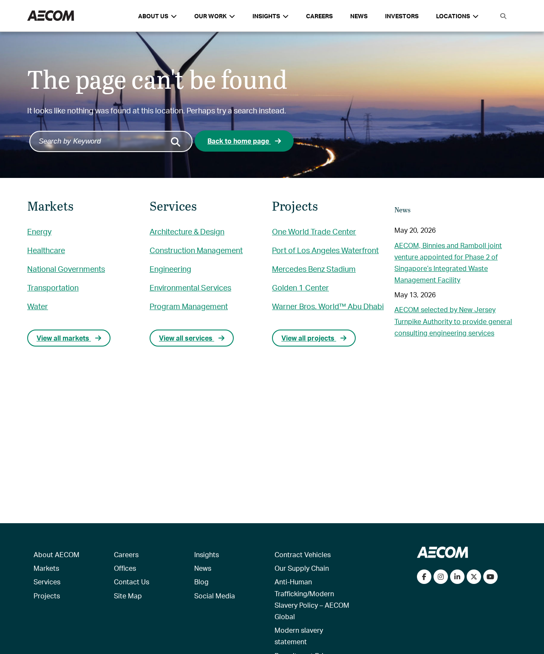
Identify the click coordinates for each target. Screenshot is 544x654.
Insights (206, 554)
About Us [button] (153, 16)
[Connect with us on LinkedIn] (457, 576)
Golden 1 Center (300, 287)
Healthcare (46, 250)
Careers (319, 16)
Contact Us (131, 581)
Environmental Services (190, 287)
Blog (201, 581)
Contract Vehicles (303, 554)
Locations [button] (453, 16)
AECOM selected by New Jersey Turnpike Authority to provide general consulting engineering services (453, 321)
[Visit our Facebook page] (424, 576)
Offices (125, 568)
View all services (186, 337)
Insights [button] (266, 16)
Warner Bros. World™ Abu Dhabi (328, 306)
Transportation (53, 287)
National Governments (66, 268)
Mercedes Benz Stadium (314, 268)
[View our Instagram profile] (441, 576)
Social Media (214, 595)
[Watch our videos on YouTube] (490, 576)
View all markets (64, 337)
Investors (402, 16)
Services (47, 581)
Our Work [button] (210, 16)
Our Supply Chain (302, 568)
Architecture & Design (187, 231)
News (359, 16)
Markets (46, 568)
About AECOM (56, 554)
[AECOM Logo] (50, 16)
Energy (39, 231)
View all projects (308, 337)
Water (37, 306)
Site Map (128, 595)
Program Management (189, 306)
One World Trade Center (314, 231)
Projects (47, 595)
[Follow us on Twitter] (474, 576)
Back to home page (239, 140)
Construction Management (196, 250)
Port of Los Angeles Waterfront (325, 250)
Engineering (170, 268)
